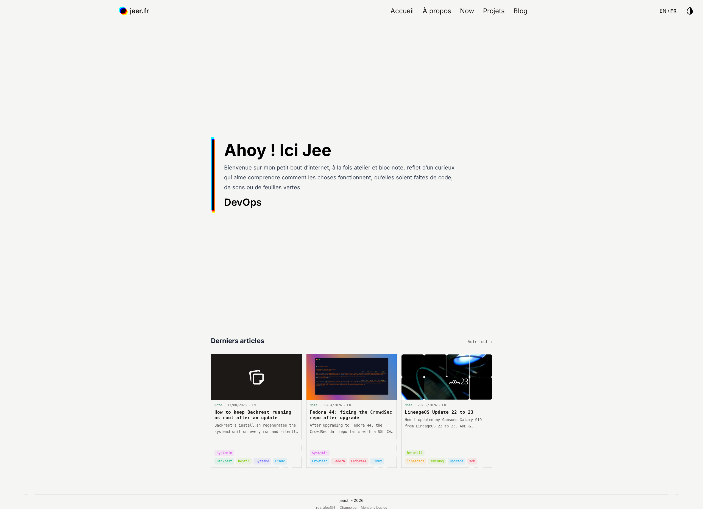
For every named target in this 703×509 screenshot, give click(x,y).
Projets (494, 11)
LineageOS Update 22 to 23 (439, 412)
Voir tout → (480, 342)
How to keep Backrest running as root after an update (252, 415)
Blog (521, 11)
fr (673, 11)
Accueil (402, 11)
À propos (437, 11)
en (663, 11)
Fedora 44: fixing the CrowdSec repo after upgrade (351, 415)
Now (467, 11)
